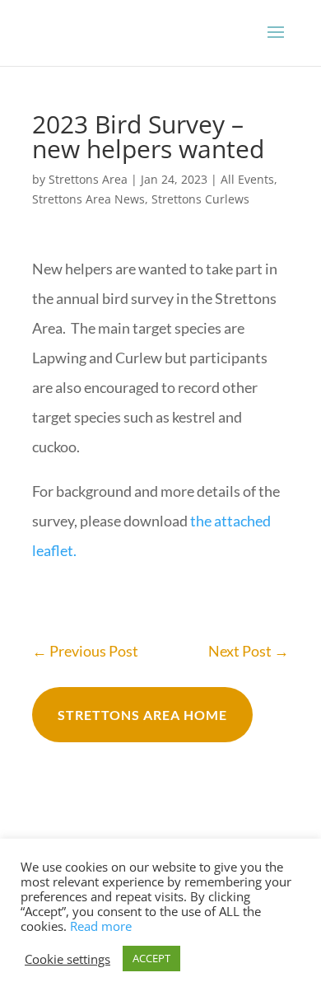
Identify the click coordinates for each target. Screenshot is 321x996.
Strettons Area (88, 179)
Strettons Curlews (200, 199)
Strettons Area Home (142, 714)
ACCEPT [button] (151, 958)
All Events (247, 179)
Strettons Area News (88, 199)
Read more (101, 926)
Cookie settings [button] (67, 959)
